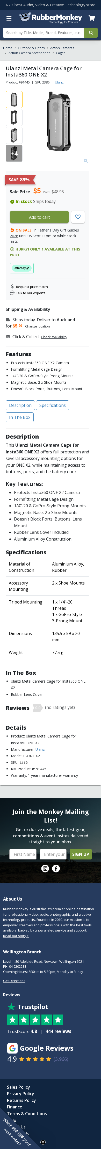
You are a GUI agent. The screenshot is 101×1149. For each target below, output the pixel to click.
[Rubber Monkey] (50, 22)
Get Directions (14, 980)
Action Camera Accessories (30, 52)
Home (7, 48)
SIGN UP (80, 854)
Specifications (52, 405)
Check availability (54, 337)
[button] (20, 1128)
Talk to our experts (30, 293)
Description (20, 405)
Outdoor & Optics (31, 48)
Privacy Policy (20, 1093)
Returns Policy (21, 1100)
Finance (14, 1107)
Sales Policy (18, 1087)
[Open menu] (9, 18)
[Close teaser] (43, 1142)
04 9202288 (17, 966)
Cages (61, 52)
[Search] (91, 33)
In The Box (19, 417)
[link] (45, 868)
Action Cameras (62, 48)
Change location (37, 326)
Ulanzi (59, 82)
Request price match (32, 286)
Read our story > (16, 935)
